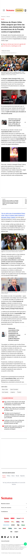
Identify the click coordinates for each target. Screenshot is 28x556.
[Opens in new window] (5, 537)
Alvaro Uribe (5, 389)
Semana (3, 16)
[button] (14, 97)
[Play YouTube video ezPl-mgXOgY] (14, 97)
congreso (12, 392)
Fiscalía (19, 392)
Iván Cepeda (5, 392)
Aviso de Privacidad (6, 541)
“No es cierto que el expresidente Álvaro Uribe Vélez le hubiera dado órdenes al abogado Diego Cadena (13, 215)
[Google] (2, 537)
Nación (8, 16)
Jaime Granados (14, 389)
